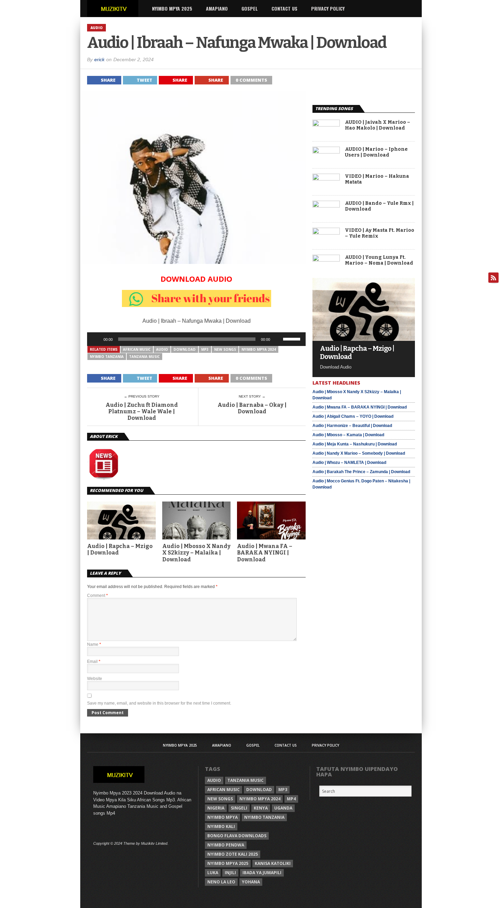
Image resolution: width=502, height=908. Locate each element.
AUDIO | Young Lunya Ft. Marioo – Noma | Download (379, 260)
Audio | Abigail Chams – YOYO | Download (352, 416)
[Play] (96, 339)
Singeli (239, 808)
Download (184, 349)
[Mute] (277, 339)
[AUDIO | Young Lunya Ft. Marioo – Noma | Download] (326, 260)
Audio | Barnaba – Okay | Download (252, 408)
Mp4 (291, 799)
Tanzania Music (144, 356)
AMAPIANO (217, 8)
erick (99, 59)
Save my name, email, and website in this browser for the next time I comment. (159, 703)
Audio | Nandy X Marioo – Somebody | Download (358, 453)
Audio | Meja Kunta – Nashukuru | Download (354, 444)
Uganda (283, 808)
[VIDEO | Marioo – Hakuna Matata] (326, 179)
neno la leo (221, 882)
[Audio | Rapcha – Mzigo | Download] (363, 339)
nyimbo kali (221, 826)
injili (230, 873)
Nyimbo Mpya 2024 (258, 349)
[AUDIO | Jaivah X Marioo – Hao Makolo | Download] (326, 125)
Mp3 (205, 349)
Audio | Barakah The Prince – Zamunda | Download (361, 471)
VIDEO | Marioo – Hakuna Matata (377, 179)
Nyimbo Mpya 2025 (172, 8)
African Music (137, 349)
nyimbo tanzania (107, 356)
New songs (225, 349)
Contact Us (284, 8)
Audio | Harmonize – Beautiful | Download (352, 425)
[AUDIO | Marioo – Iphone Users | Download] (326, 152)
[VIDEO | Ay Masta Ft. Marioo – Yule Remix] (326, 233)
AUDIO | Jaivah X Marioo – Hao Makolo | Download (377, 125)
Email (93, 661)
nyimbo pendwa (225, 845)
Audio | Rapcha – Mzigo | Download (120, 549)
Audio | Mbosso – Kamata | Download (348, 434)
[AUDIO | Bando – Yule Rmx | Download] (326, 206)
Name (94, 644)
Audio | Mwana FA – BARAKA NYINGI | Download (264, 552)
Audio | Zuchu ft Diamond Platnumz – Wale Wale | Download (142, 411)
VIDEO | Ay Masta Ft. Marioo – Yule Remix (379, 233)
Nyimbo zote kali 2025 (232, 854)
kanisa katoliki (273, 863)
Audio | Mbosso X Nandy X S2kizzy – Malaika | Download (196, 552)
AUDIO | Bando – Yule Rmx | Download (379, 206)
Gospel (249, 8)
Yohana (251, 882)
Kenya (261, 808)
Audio (162, 349)
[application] (196, 339)
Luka (212, 873)
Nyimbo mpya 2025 (227, 863)
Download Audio (196, 278)
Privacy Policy (328, 8)
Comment (97, 595)
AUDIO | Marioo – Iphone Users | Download (376, 152)
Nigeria (215, 808)
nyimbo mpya (222, 817)
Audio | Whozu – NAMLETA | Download (349, 462)
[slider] (292, 338)
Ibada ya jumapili (261, 873)
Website (94, 678)
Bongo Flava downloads (236, 836)
